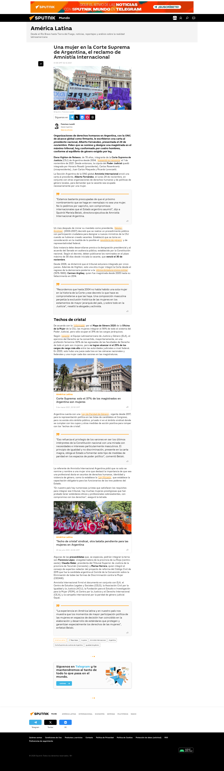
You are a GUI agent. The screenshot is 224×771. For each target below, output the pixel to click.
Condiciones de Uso (53, 737)
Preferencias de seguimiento (41, 741)
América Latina (64, 394)
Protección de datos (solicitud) (148, 737)
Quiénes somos (35, 737)
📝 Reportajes (73, 640)
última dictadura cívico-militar (112, 270)
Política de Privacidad (105, 737)
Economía (99, 714)
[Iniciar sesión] (180, 18)
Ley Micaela (105, 477)
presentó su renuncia (109, 160)
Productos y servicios (73, 737)
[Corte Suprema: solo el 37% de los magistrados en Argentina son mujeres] (92, 375)
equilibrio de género (111, 240)
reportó (65, 335)
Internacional (85, 714)
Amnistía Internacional (98, 640)
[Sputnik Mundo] (43, 21)
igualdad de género (92, 645)
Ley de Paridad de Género (95, 414)
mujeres (84, 640)
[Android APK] (186, 750)
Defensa (111, 714)
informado (79, 325)
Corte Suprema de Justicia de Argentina (69, 645)
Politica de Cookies (125, 737)
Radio (133, 714)
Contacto (89, 737)
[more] (127, 221)
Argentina (112, 640)
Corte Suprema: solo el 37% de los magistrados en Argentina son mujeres (88, 400)
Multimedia (122, 714)
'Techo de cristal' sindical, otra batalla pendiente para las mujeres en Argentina (92, 543)
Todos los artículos (66, 130)
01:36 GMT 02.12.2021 (63, 63)
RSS (166, 737)
